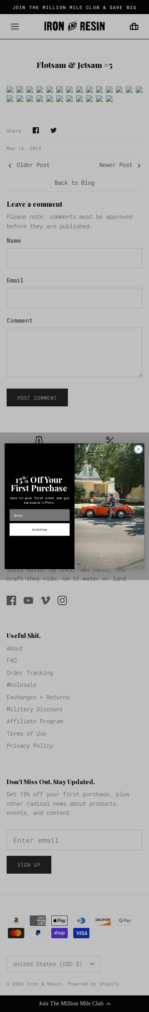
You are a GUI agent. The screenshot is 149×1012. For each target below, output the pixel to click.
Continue (39, 529)
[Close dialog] (139, 449)
